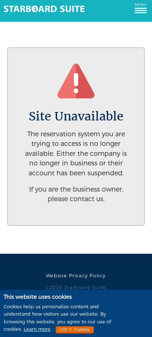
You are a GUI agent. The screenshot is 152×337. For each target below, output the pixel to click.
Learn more (37, 329)
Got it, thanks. (74, 329)
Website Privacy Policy (76, 276)
